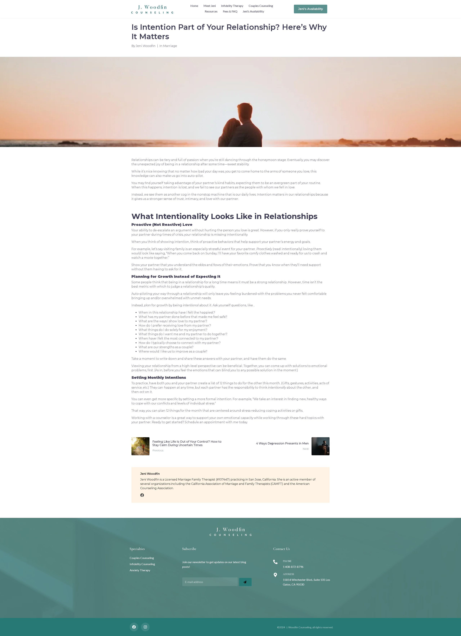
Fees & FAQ (230, 11)
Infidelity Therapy (232, 5)
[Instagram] (145, 627)
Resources (211, 11)
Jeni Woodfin (146, 46)
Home (194, 5)
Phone (287, 561)
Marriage (170, 46)
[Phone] (275, 562)
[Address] (275, 575)
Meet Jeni (209, 5)
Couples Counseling (261, 5)
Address (288, 574)
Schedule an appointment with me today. (216, 422)
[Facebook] (134, 627)
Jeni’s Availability (253, 11)
